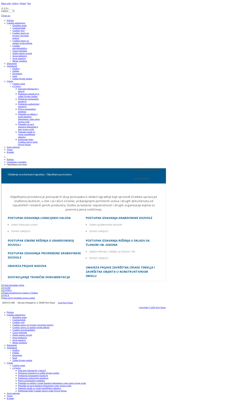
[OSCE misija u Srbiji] (5, 295)
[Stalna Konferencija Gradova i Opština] (19, 293)
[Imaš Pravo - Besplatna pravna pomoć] (18, 298)
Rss (29, 3)
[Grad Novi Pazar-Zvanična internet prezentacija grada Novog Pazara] (5, 15)
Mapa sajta (6, 3)
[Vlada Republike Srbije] (12, 285)
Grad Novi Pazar (65, 303)
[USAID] (5, 288)
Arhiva (15, 3)
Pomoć (23, 3)
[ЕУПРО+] (6, 290)
